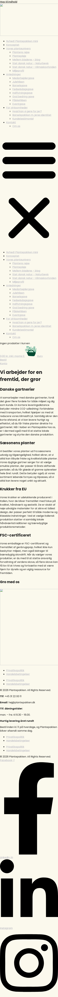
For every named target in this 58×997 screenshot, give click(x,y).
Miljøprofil (18, 70)
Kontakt (11, 122)
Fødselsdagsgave (22, 89)
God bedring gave (23, 96)
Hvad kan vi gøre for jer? (27, 111)
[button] (29, 189)
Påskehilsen (19, 100)
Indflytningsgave (22, 93)
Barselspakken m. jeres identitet (31, 115)
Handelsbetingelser (18, 674)
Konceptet (12, 45)
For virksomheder (17, 107)
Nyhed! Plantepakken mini (22, 41)
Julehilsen (18, 82)
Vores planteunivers (18, 48)
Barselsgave (19, 85)
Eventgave (18, 104)
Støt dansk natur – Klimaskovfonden (34, 67)
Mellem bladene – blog (26, 59)
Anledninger (13, 74)
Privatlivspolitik (15, 670)
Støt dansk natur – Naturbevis (30, 63)
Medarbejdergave (23, 78)
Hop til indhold (8, 2)
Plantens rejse (21, 52)
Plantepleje (19, 56)
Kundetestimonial (23, 118)
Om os (16, 126)
